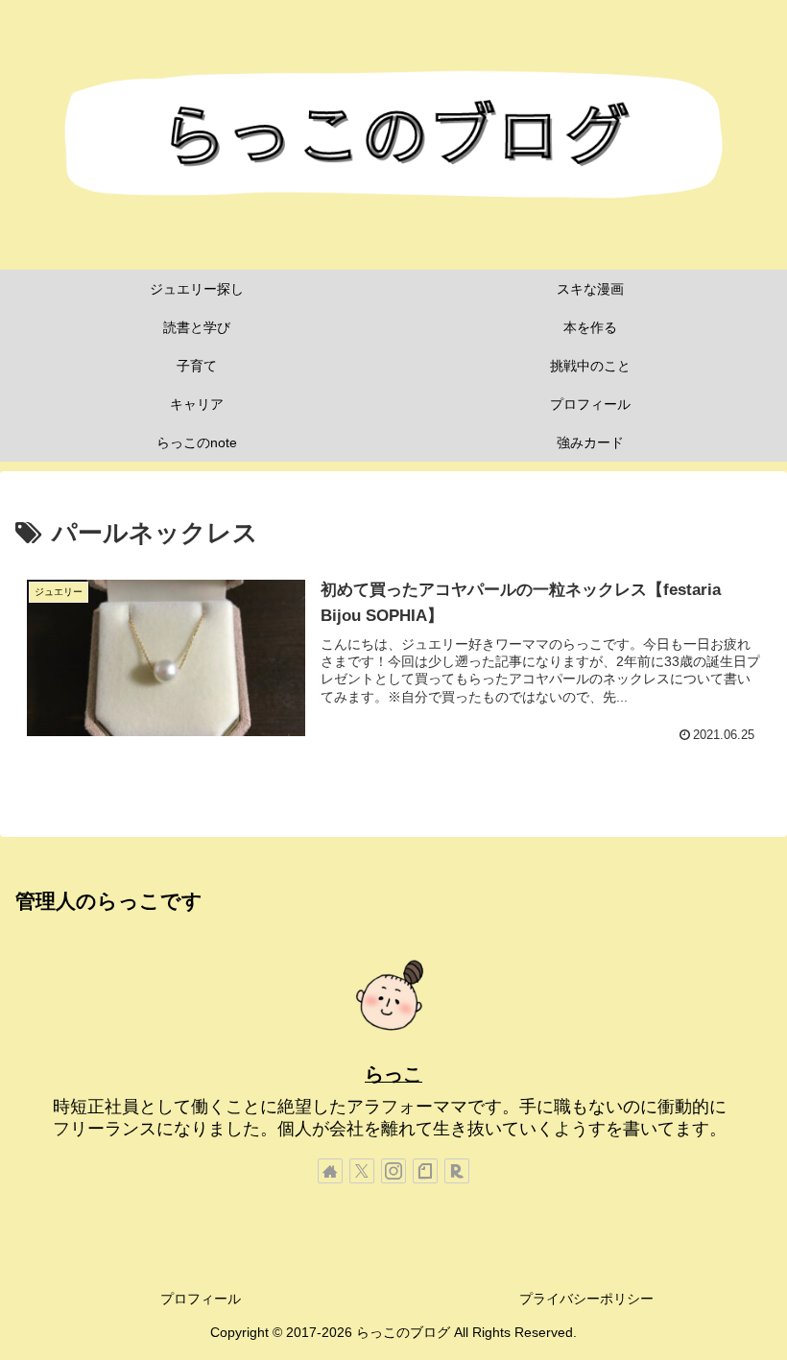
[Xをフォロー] (361, 1170)
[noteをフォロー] (425, 1170)
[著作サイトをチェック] (330, 1170)
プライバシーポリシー (586, 1298)
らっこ (393, 1074)
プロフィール (200, 1298)
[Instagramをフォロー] (393, 1170)
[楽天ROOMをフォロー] (456, 1170)
